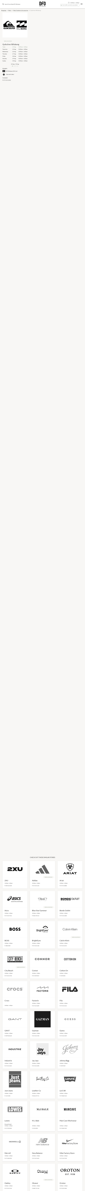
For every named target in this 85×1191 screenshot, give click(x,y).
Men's (9, 10)
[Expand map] (56, 429)
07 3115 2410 (7, 80)
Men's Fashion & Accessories (20, 10)
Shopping (3, 10)
